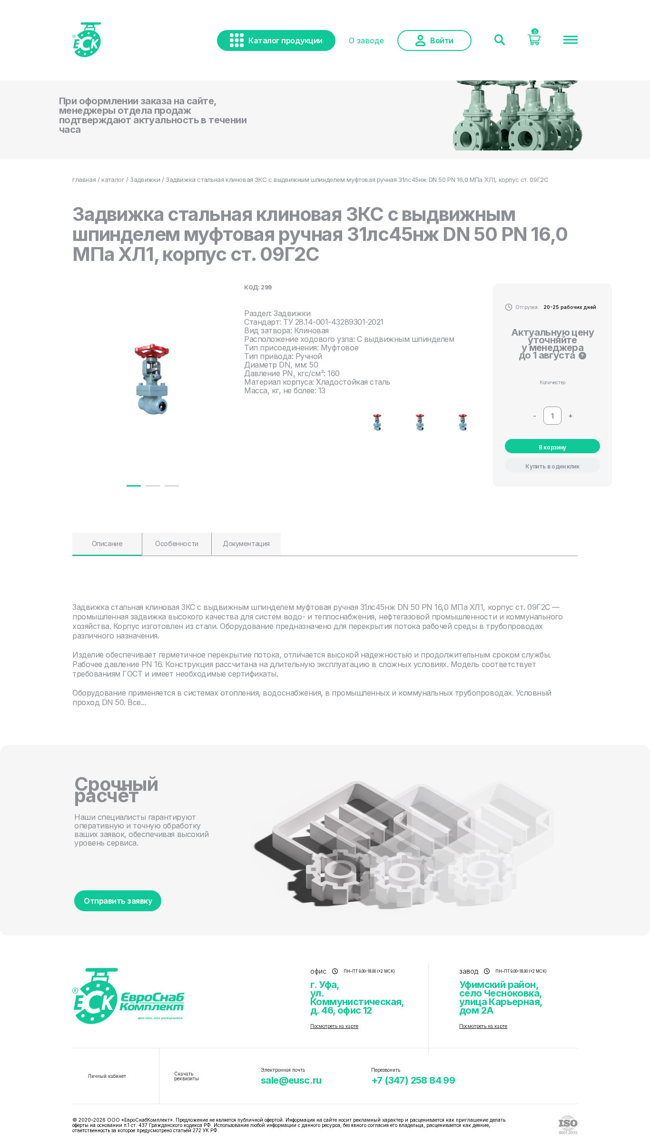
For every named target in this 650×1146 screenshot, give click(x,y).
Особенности (176, 543)
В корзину (552, 447)
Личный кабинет (107, 1076)
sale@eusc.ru (291, 1080)
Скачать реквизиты (186, 1076)
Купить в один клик (552, 466)
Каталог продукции (285, 40)
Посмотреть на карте (334, 1026)
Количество (552, 382)
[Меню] (570, 40)
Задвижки (145, 179)
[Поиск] (499, 40)
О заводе (366, 40)
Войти (441, 40)
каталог (112, 179)
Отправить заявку (118, 901)
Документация (246, 543)
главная (84, 179)
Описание (107, 543)
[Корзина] (534, 42)
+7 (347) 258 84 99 (413, 1080)
